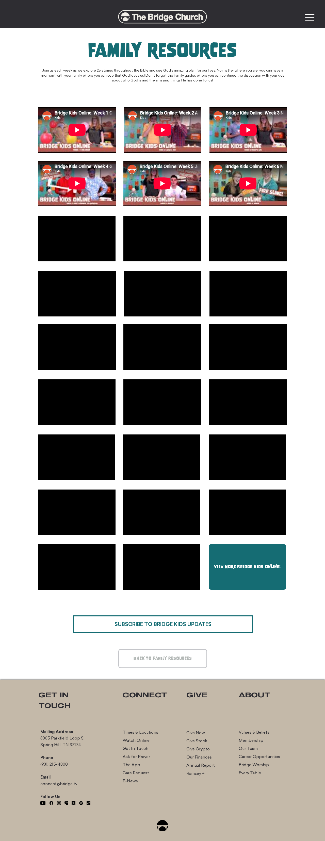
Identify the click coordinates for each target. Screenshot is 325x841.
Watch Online (136, 740)
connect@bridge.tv (58, 783)
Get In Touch (135, 748)
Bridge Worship (254, 764)
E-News (130, 781)
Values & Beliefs (254, 732)
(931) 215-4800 (54, 764)
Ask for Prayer (136, 756)
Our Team (248, 748)
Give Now (195, 732)
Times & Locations (140, 732)
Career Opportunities (259, 756)
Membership (251, 740)
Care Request (136, 772)
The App (131, 764)
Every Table (250, 772)
